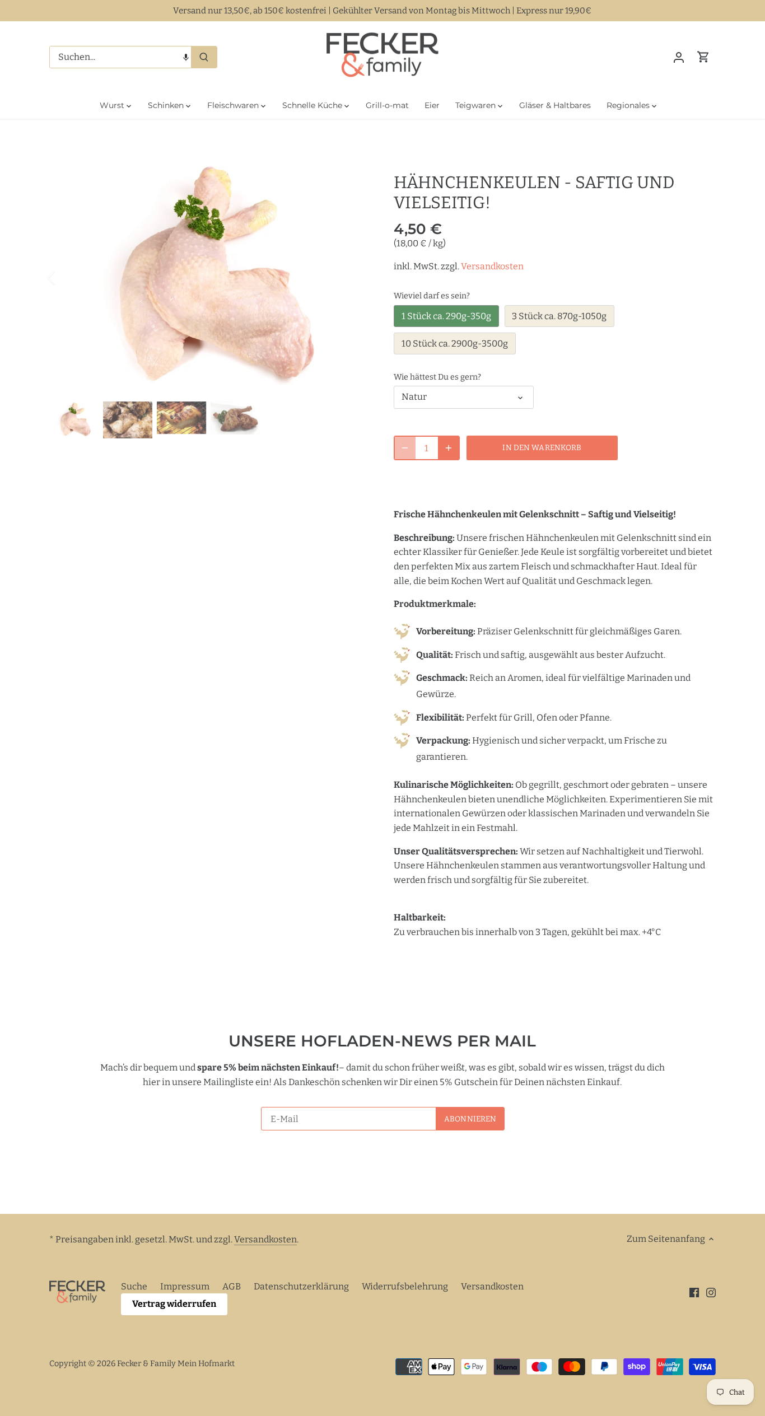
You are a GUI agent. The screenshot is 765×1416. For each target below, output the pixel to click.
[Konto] (678, 56)
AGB (231, 1286)
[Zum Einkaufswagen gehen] (703, 56)
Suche (134, 1286)
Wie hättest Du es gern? (437, 377)
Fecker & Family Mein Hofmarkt (176, 1363)
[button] (186, 57)
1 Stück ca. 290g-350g (446, 316)
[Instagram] (711, 1292)
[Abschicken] (204, 57)
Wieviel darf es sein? (432, 296)
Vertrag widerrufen (174, 1303)
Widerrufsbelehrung (405, 1286)
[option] (208, 278)
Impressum (184, 1286)
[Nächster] (350, 278)
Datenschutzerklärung (301, 1286)
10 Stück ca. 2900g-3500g (455, 343)
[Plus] (448, 448)
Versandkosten (492, 266)
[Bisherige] (66, 278)
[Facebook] (694, 1292)
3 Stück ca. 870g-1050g (559, 316)
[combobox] (121, 57)
